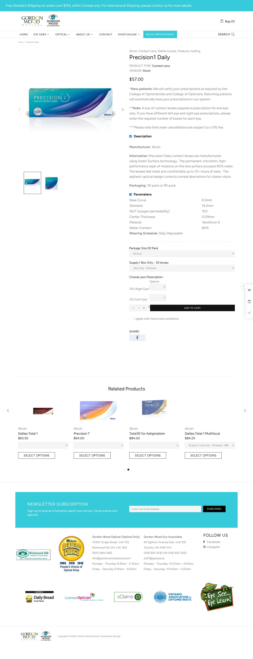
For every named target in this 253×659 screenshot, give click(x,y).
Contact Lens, (148, 51)
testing (195, 51)
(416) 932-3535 (153, 553)
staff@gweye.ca (154, 558)
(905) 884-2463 (102, 553)
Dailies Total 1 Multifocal (202, 433)
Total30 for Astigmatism (147, 433)
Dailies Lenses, (167, 51)
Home (20, 42)
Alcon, (133, 51)
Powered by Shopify (110, 636)
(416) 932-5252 (177, 553)
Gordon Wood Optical (41, 21)
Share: (134, 331)
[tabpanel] (154, 433)
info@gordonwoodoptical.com (111, 558)
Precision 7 (82, 433)
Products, (184, 51)
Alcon (22, 428)
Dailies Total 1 (28, 433)
